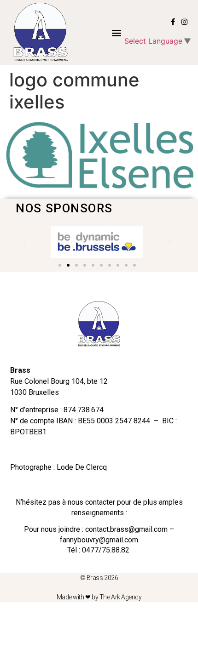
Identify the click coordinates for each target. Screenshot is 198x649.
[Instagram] (184, 21)
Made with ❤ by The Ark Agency (99, 597)
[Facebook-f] (172, 21)
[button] (116, 32)
